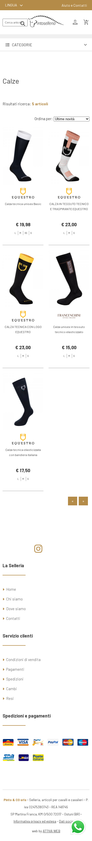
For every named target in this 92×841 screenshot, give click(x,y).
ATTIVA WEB (51, 831)
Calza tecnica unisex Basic (23, 204)
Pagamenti (15, 669)
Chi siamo (14, 599)
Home (11, 589)
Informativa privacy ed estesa (35, 821)
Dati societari (68, 821)
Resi (10, 698)
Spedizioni (15, 679)
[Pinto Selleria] (46, 30)
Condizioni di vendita (23, 659)
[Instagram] (38, 550)
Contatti (13, 618)
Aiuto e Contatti (74, 5)
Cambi (11, 688)
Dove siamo (16, 608)
